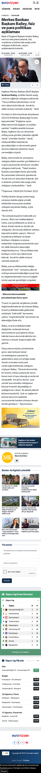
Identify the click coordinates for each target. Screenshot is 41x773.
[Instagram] (22, 743)
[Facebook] (14, 743)
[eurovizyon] (10, 3)
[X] (18, 743)
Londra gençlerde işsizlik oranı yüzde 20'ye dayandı (29, 510)
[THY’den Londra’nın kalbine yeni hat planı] (30, 523)
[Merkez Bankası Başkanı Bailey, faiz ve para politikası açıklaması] (20, 70)
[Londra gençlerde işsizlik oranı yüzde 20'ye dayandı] (30, 501)
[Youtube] (27, 743)
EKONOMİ (27, 9)
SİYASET (16, 9)
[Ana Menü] (37, 3)
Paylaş (6, 85)
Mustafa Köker (21, 456)
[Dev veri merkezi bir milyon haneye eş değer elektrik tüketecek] (11, 501)
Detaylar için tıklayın (20, 652)
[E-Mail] (17, 461)
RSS (6, 753)
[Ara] (34, 3)
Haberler (5, 15)
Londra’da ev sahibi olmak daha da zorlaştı (10, 488)
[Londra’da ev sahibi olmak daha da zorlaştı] (11, 479)
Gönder (7, 581)
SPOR (37, 9)
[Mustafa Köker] (7, 457)
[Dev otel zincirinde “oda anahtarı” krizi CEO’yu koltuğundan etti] (11, 523)
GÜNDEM (6, 9)
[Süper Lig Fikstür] (38, 661)
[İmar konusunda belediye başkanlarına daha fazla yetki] (30, 479)
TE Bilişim (26, 760)
